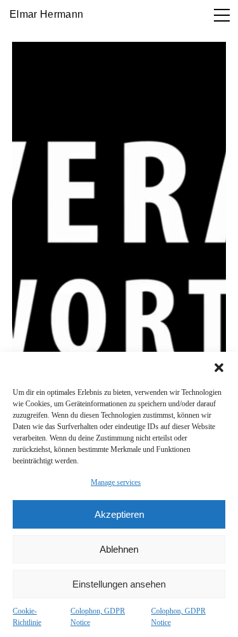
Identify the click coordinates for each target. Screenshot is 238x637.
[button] (219, 367)
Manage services (116, 482)
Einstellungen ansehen (119, 584)
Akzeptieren (119, 514)
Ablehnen (119, 549)
